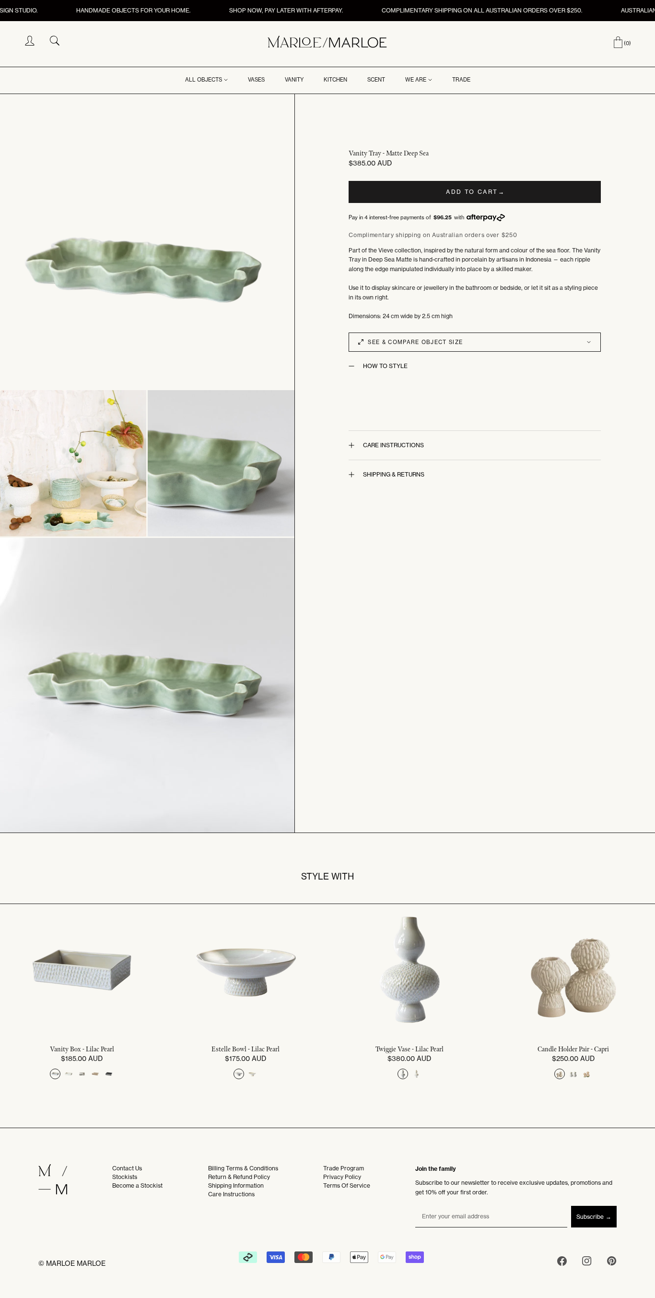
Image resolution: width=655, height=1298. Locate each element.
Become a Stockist (137, 1185)
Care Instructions (393, 445)
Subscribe (590, 1216)
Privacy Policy (342, 1176)
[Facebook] (562, 1262)
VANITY (294, 79)
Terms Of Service (346, 1185)
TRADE (461, 79)
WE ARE (415, 79)
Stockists (124, 1176)
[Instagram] (587, 1262)
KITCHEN (335, 79)
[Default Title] (55, 1074)
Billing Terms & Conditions (243, 1168)
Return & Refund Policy (239, 1176)
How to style (385, 365)
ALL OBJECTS (203, 79)
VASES (256, 79)
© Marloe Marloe (71, 1263)
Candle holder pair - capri (573, 1049)
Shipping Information (236, 1185)
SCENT (376, 79)
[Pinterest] (612, 1262)
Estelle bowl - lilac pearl (245, 1049)
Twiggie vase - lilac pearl (409, 1049)
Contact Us (127, 1168)
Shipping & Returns (393, 474)
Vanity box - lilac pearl (82, 1049)
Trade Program (343, 1168)
